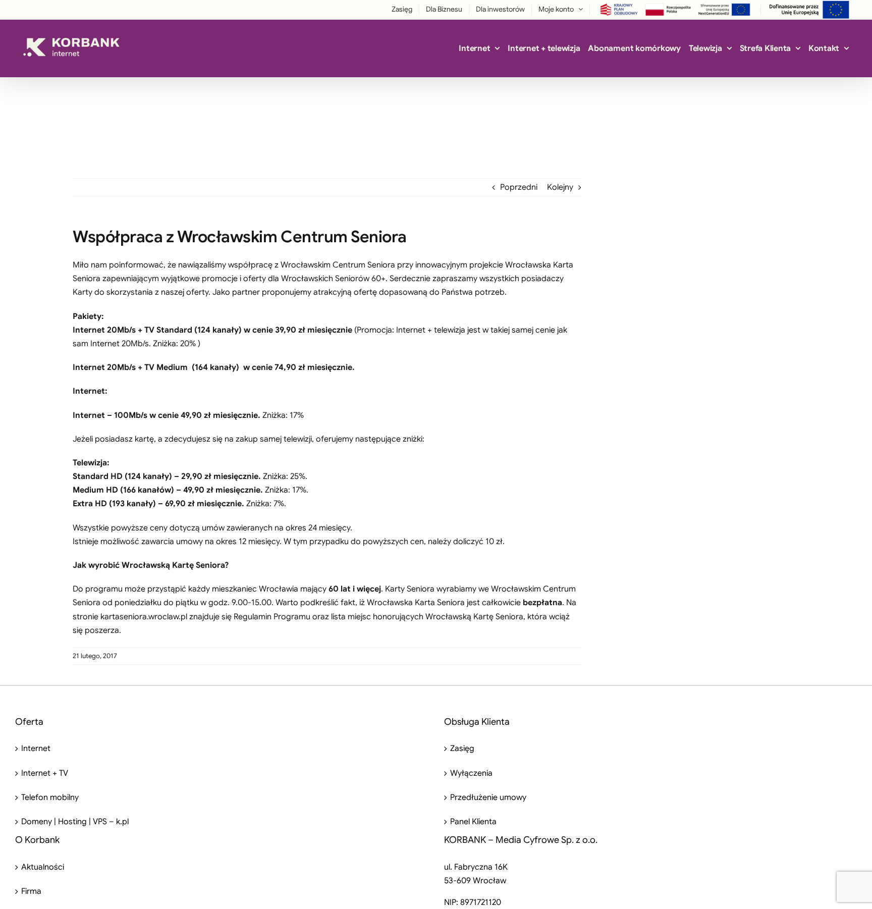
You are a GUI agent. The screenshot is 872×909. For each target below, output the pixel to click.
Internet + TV (44, 773)
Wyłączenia (471, 773)
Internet (35, 748)
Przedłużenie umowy (488, 797)
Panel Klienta (473, 822)
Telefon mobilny (50, 797)
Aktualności (42, 867)
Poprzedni (518, 187)
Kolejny (560, 187)
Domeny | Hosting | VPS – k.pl (75, 822)
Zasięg (462, 748)
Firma (31, 891)
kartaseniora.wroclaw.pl (143, 617)
